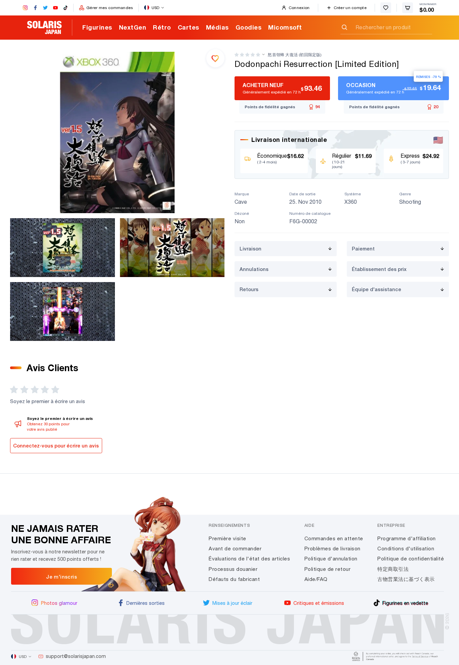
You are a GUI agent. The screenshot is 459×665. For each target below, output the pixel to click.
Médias (217, 27)
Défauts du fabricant (234, 579)
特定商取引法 (393, 569)
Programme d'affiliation (406, 538)
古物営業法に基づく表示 (406, 579)
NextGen (133, 27)
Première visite (227, 538)
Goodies (249, 27)
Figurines (97, 27)
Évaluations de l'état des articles (249, 558)
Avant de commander (235, 548)
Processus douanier (233, 569)
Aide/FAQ (316, 579)
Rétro (162, 27)
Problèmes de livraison (332, 548)
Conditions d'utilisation (405, 548)
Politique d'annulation (331, 558)
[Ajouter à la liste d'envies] (215, 58)
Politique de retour (327, 569)
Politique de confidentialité (410, 558)
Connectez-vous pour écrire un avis (56, 445)
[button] (247, 54)
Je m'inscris (61, 577)
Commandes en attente (333, 538)
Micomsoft (285, 27)
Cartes (188, 27)
